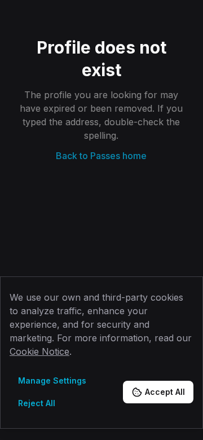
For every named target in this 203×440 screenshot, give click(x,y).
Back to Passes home (101, 155)
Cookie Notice (39, 351)
